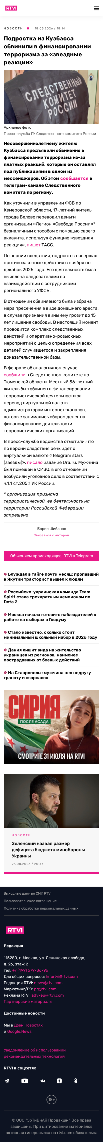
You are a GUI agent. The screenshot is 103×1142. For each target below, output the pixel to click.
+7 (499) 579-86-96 (30, 970)
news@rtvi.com (48, 982)
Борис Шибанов (51, 528)
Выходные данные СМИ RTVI (28, 893)
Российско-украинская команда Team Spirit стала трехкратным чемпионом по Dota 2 (47, 596)
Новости (13, 28)
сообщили (15, 375)
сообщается (74, 178)
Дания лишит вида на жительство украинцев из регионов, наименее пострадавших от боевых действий (42, 654)
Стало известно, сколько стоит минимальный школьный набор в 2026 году (50, 635)
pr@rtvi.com (45, 989)
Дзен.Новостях (28, 1025)
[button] (97, 8)
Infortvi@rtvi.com (62, 976)
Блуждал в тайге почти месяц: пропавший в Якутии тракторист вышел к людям (51, 577)
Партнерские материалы (28, 1001)
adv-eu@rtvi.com (48, 995)
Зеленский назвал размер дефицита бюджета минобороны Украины (48, 850)
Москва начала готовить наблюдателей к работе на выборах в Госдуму (50, 617)
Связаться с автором (51, 535)
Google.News (19, 1031)
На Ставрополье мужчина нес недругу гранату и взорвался (47, 675)
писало (34, 462)
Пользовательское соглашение (30, 901)
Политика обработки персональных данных (41, 908)
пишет (33, 245)
